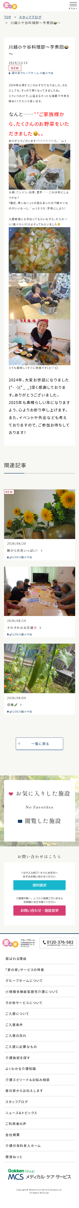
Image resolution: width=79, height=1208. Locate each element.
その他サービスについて (24, 1002)
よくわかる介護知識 (20, 1068)
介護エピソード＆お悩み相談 (27, 1079)
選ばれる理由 (16, 958)
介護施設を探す (17, 1057)
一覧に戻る (40, 743)
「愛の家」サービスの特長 (24, 969)
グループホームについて (24, 980)
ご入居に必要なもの (21, 1046)
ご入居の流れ (16, 1035)
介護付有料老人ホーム (23, 1145)
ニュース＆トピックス (21, 1112)
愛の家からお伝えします (24, 1090)
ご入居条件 (14, 1024)
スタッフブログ (16, 1101)
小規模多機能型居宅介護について (32, 991)
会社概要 (12, 1134)
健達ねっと (13, 1156)
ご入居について (17, 1013)
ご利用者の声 (16, 1123)
